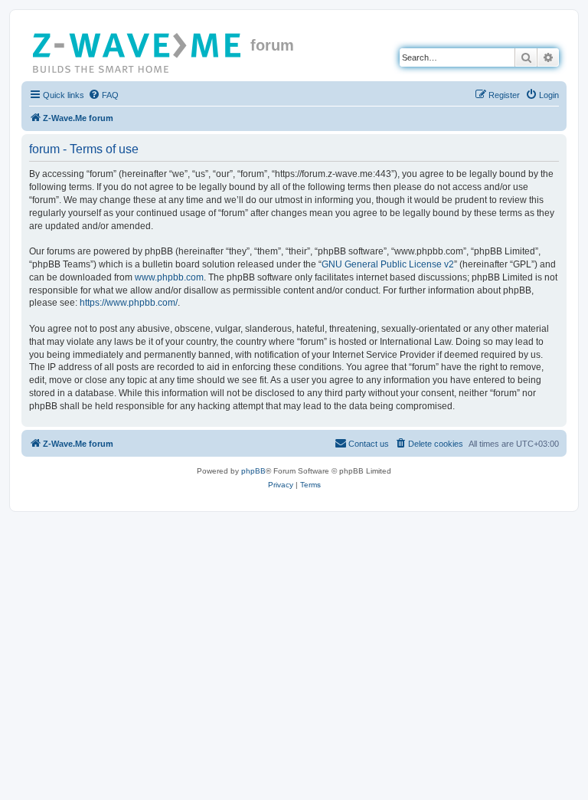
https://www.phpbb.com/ (129, 302)
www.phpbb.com (169, 277)
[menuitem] (103, 95)
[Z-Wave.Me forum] (137, 49)
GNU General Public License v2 (388, 264)
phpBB (253, 471)
